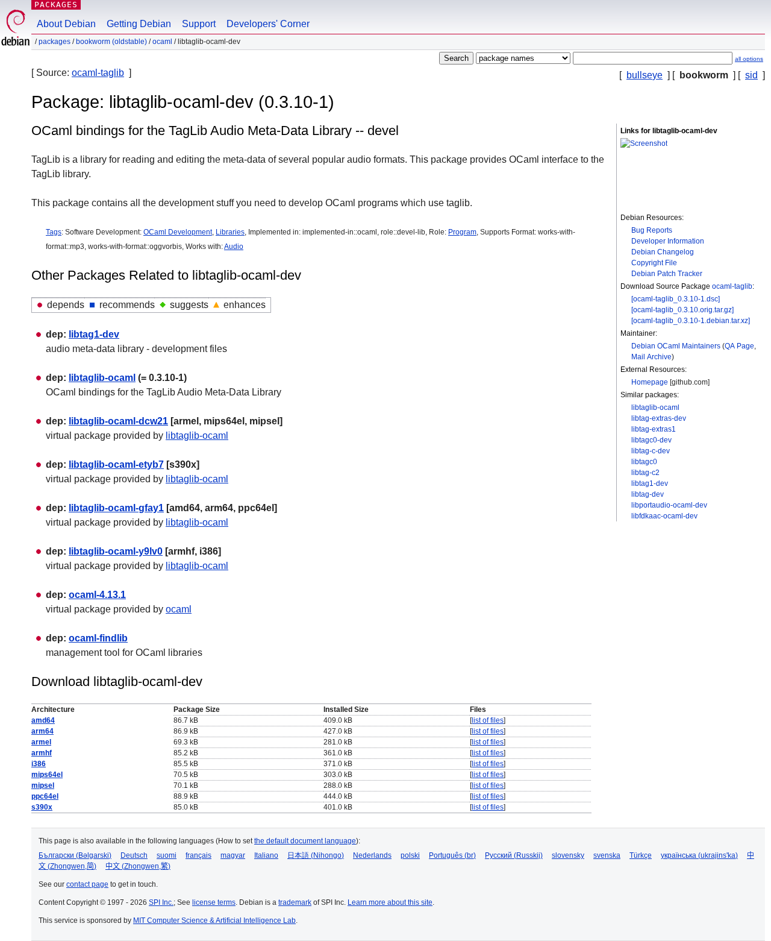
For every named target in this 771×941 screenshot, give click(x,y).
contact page (87, 884)
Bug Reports (651, 230)
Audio (233, 246)
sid (751, 75)
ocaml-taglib (98, 73)
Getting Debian (139, 24)
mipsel (42, 785)
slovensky (568, 855)
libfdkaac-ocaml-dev (664, 516)
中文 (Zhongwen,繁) (137, 866)
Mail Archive (651, 357)
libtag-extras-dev (658, 418)
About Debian (66, 24)
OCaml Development (177, 232)
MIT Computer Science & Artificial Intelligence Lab (214, 920)
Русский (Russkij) (514, 855)
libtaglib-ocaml (655, 407)
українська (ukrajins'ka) (699, 855)
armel (41, 742)
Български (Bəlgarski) (75, 855)
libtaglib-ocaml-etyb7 (116, 464)
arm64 (42, 731)
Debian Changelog (662, 252)
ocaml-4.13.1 (97, 595)
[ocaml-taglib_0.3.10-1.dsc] (675, 299)
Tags (53, 232)
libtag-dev (647, 494)
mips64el (47, 774)
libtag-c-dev (650, 451)
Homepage (649, 382)
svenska (606, 855)
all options (749, 58)
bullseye (644, 75)
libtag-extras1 (653, 429)
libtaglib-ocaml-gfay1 (116, 508)
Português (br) (452, 855)
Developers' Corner (268, 24)
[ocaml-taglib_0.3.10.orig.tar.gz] (682, 310)
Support (199, 24)
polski (410, 855)
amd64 (43, 720)
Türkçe (640, 855)
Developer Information (667, 241)
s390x (41, 807)
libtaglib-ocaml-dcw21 (118, 421)
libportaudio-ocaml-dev (669, 505)
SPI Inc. (161, 902)
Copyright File (654, 263)
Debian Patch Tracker (666, 273)
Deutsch (134, 855)
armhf (41, 753)
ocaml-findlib (98, 638)
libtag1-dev (649, 483)
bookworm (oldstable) (111, 41)
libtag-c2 (645, 472)
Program (462, 232)
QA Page (739, 346)
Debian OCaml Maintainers (675, 346)
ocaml (162, 41)
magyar (232, 855)
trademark (294, 902)
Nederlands (372, 855)
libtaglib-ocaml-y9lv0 (116, 551)
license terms (214, 902)
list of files (488, 720)
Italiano (266, 855)
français (198, 855)
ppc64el (44, 796)
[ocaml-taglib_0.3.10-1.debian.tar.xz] (690, 320)
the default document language (305, 841)
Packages (56, 4)
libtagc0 (644, 462)
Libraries (230, 232)
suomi (166, 855)
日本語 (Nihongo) (315, 855)
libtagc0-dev (651, 440)
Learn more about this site (390, 902)
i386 (38, 764)
